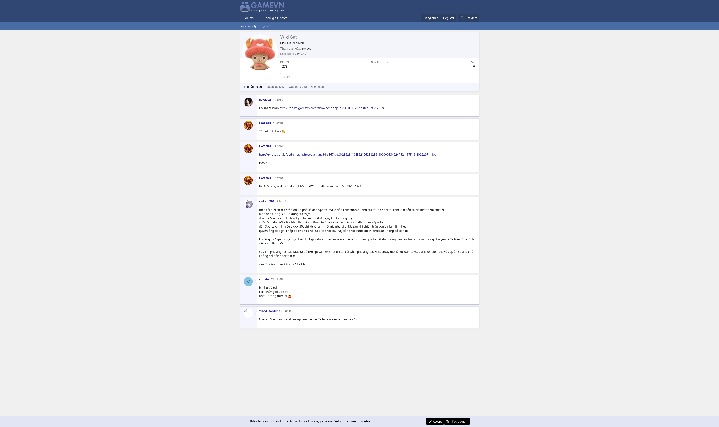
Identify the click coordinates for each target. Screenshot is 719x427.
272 (284, 66)
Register (265, 26)
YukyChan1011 (269, 311)
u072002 (265, 99)
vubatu (264, 279)
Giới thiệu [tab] (317, 86)
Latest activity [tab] (275, 86)
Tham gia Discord (275, 18)
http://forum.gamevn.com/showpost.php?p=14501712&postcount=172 (330, 108)
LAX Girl (265, 123)
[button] (257, 18)
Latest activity (248, 26)
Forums (248, 18)
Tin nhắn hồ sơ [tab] (252, 86)
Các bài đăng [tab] (298, 86)
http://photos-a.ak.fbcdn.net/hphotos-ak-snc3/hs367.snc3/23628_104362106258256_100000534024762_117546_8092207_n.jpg (348, 154)
